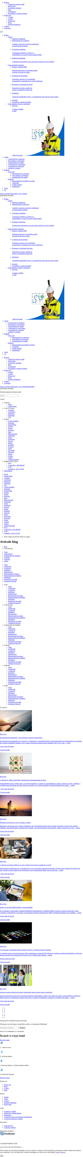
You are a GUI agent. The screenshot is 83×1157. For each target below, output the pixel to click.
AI (5, 190)
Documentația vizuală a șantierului (19, 104)
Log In (20, 194)
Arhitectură (7, 566)
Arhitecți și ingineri (14, 168)
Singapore (11, 415)
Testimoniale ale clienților (12, 556)
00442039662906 (28, 387)
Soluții (10, 37)
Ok (2, 1156)
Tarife (6, 188)
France (10, 428)
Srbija (10, 448)
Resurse (6, 2)
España (10, 426)
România (11, 445)
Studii (6, 561)
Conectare (7, 28)
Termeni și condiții (10, 1111)
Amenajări (15, 183)
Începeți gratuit (5, 1040)
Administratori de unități (16, 163)
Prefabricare (16, 186)
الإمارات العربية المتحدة (16, 469)
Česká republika (13, 421)
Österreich (11, 439)
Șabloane (7, 559)
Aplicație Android (9, 1127)
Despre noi (7, 15)
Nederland (11, 436)
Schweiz (11, 447)
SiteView (17, 130)
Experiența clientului (14, 8)
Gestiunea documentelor (27, 78)
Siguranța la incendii (10, 579)
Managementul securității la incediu (23, 181)
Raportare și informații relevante (22, 87)
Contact (10, 17)
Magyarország (12, 434)
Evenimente (12, 12)
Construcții (7, 568)
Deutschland (12, 425)
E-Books (7, 557)
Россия (10, 441)
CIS (9, 417)
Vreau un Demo (5, 194)
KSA (9, 463)
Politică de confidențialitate (12, 1113)
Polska (10, 443)
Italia (9, 432)
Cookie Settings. (60, 1152)
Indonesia (11, 414)
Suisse (10, 454)
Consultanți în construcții (16, 166)
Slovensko (11, 450)
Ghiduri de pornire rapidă (16, 4)
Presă (10, 23)
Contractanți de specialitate (16, 164)
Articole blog (8, 554)
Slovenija (11, 452)
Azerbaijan (11, 412)
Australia (11, 410)
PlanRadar (7, 577)
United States (12, 406)
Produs (6, 35)
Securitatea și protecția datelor (17, 13)
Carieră (10, 19)
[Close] (22, 1147)
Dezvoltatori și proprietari (16, 161)
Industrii (6, 170)
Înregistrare (14, 194)
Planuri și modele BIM (24, 69)
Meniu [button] (25, 194)
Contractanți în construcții (16, 159)
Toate (6, 552)
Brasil (10, 404)
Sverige (10, 456)
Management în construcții (25, 43)
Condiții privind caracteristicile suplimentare (18, 1117)
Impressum (7, 1115)
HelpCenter (11, 6)
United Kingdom (13, 459)
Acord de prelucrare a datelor (13, 1119)
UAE (10, 467)
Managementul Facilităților (12, 576)
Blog (9, 10)
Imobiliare (7, 570)
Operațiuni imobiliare (27, 52)
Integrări (15, 100)
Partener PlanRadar (14, 24)
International (8, 471)
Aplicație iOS (8, 1126)
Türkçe (10, 458)
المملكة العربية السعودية (16, 465)
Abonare (22, 1028)
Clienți (6, 157)
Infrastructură (8, 572)
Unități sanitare (17, 185)
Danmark (11, 423)
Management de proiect (11, 574)
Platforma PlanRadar (18, 39)
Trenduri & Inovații (10, 581)
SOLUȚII (11, 172)
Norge (10, 437)
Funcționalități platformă (16, 65)
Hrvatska (11, 430)
